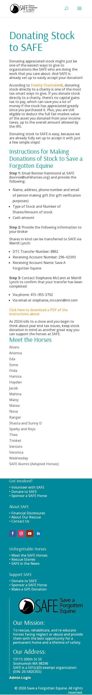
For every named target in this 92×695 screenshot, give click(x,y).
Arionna (15, 353)
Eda (12, 359)
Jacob (13, 388)
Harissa (15, 376)
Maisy (14, 399)
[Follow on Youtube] (29, 533)
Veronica (16, 452)
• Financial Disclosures (27, 513)
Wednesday (18, 458)
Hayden (15, 382)
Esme (13, 364)
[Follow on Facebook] (12, 533)
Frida (13, 370)
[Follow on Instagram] (21, 533)
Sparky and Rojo (22, 429)
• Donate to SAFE (23, 491)
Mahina (15, 394)
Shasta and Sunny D (25, 423)
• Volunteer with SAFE (26, 487)
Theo (13, 434)
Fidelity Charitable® (47, 85)
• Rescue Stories (22, 559)
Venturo (15, 446)
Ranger (15, 417)
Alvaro (14, 347)
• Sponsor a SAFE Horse (28, 585)
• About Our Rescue (25, 517)
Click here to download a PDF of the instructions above (38, 311)
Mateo (14, 405)
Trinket (15, 440)
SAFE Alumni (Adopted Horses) (34, 464)
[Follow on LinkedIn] (38, 533)
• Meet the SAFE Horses (28, 555)
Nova (13, 411)
